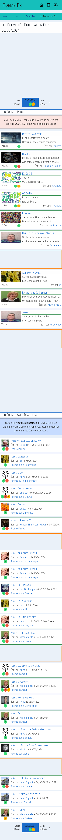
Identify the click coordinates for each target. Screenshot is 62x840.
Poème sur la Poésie (21, 818)
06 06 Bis (27, 193)
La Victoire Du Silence (34, 292)
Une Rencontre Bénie (25, 794)
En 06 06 (27, 173)
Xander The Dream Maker (33, 524)
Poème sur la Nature (21, 786)
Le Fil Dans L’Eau (23, 632)
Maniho (23, 749)
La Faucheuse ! (22, 601)
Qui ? (17, 713)
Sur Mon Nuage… (31, 272)
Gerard (23, 444)
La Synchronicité (23, 617)
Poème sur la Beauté (21, 737)
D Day (17, 472)
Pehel (23, 701)
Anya (22, 476)
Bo (60, 284)
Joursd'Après (43, 102)
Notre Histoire (22, 697)
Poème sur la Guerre (21, 593)
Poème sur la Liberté (21, 496)
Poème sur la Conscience (24, 705)
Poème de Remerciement (24, 480)
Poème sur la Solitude (22, 512)
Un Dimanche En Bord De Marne (31, 729)
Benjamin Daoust (52, 165)
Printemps (25, 557)
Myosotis (19, 681)
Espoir (18, 504)
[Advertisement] (31, 65)
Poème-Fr (12, 5)
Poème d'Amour (19, 673)
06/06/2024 (30, 102)
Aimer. (25, 312)
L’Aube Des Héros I (24, 553)
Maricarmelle (54, 304)
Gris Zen (24, 492)
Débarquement (22, 488)
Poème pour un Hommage (24, 561)
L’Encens (27, 213)
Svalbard (56, 185)
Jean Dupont (26, 782)
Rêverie (26, 153)
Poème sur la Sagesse (22, 625)
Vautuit (23, 508)
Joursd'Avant (17, 102)
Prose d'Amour (18, 528)
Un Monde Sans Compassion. (30, 745)
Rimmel (18, 810)
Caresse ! (19, 456)
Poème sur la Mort (20, 609)
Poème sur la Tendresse (23, 464)
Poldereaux (55, 245)
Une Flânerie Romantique (28, 778)
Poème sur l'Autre (20, 753)
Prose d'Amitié (18, 448)
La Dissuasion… (22, 585)
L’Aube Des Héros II (24, 569)
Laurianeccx (55, 225)
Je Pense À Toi (21, 520)
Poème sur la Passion (22, 641)
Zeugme (57, 146)
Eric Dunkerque (27, 589)
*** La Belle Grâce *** (26, 440)
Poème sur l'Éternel (21, 802)
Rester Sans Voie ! (32, 133)
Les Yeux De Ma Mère (25, 665)
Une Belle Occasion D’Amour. (38, 233)
